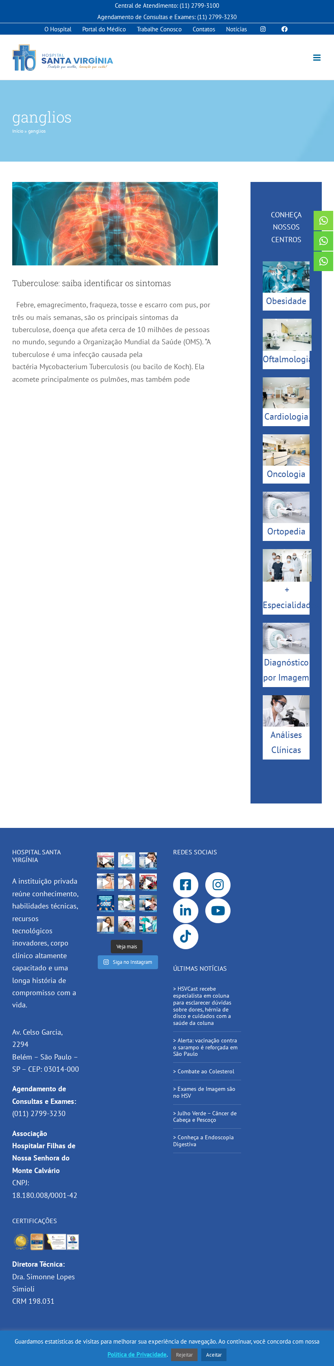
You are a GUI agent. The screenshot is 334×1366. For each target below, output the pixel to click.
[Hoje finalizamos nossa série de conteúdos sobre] (147, 860)
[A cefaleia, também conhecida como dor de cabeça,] (126, 882)
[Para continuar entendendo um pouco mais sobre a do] (105, 882)
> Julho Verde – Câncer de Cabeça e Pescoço (205, 1117)
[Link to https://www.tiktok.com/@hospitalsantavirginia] (185, 936)
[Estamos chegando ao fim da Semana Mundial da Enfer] (147, 882)
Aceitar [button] (214, 1354)
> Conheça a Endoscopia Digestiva (203, 1141)
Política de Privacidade (137, 1354)
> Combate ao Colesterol (203, 1071)
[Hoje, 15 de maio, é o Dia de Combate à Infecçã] (105, 924)
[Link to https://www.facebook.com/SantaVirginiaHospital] (185, 885)
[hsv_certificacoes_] (46, 1236)
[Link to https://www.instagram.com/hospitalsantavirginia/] (218, 885)
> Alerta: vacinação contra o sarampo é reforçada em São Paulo (205, 1047)
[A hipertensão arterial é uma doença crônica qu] (126, 903)
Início (17, 131)
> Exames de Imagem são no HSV (204, 1092)
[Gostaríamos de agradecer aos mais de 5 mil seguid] (105, 903)
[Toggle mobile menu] (317, 57)
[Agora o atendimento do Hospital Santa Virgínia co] (147, 903)
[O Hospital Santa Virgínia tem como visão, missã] (105, 860)
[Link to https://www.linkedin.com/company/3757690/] (185, 911)
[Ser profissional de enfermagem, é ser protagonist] (147, 924)
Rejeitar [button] (184, 1354)
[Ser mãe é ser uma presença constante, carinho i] (126, 924)
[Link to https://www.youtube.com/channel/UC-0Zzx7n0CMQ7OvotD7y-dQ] (218, 911)
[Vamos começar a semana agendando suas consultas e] (126, 860)
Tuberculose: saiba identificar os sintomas (91, 283)
